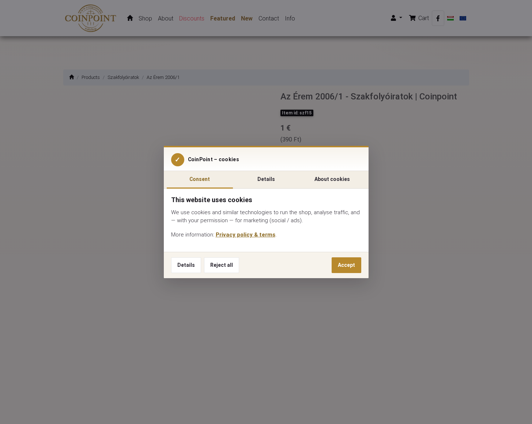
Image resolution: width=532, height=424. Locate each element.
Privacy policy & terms (245, 234)
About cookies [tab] (332, 179)
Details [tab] (266, 179)
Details (186, 265)
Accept (346, 265)
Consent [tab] (199, 179)
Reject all (221, 265)
